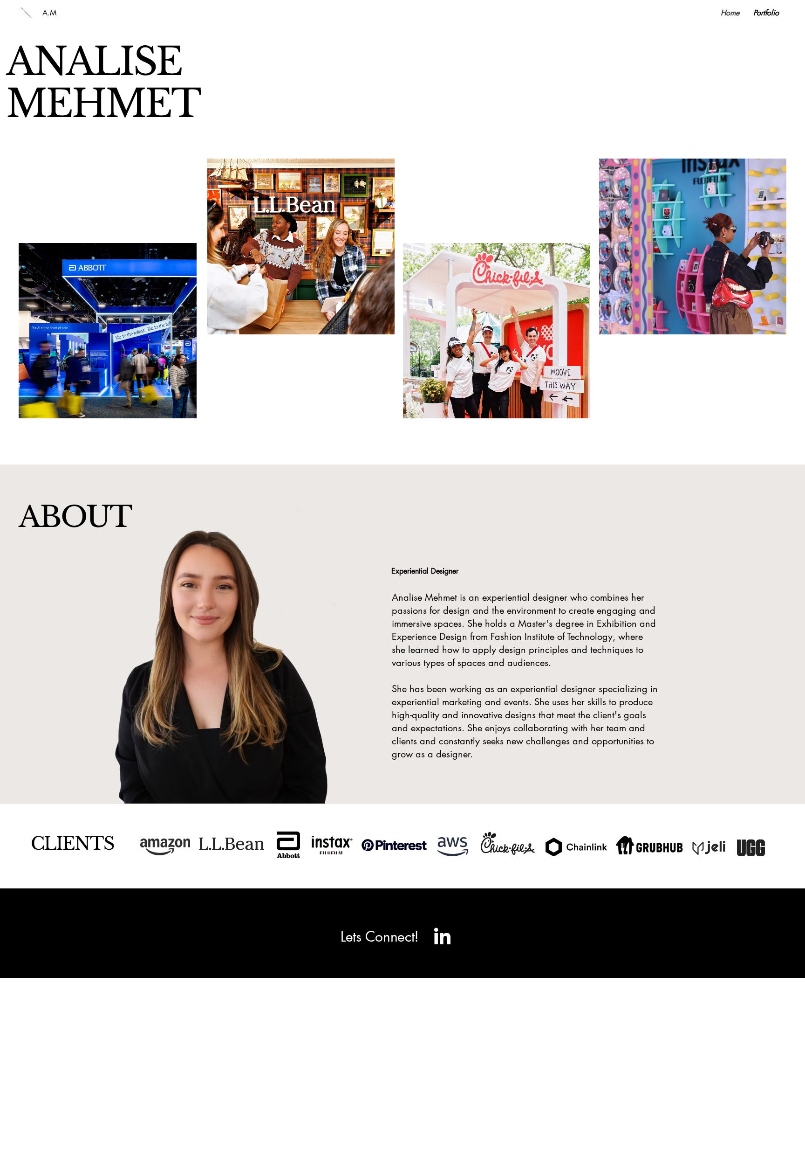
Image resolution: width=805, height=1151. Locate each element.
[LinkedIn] (442, 937)
